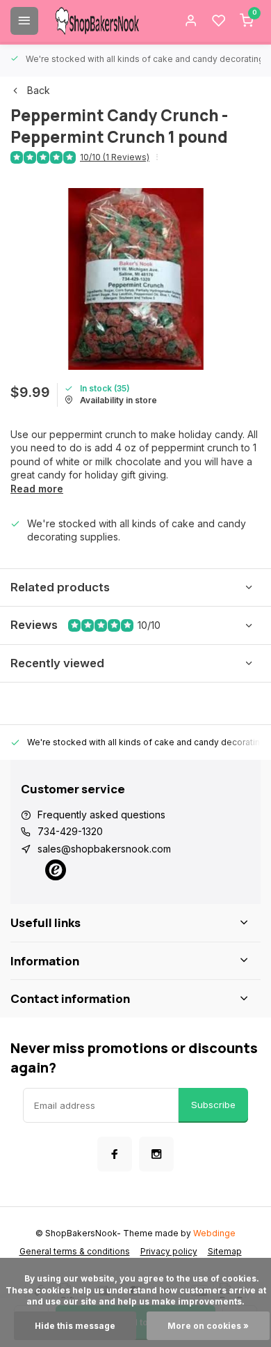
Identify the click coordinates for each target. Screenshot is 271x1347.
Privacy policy (168, 1251)
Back (38, 90)
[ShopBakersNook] (97, 21)
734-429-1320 (70, 831)
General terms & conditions (74, 1251)
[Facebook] (114, 1154)
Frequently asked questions (101, 814)
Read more (36, 489)
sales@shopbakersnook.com (104, 849)
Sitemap (225, 1251)
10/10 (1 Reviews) (114, 157)
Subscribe (213, 1104)
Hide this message (75, 1326)
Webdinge (214, 1233)
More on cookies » (208, 1326)
